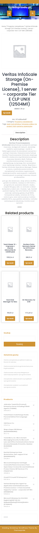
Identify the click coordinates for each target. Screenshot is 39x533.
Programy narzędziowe (15, 26)
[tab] (20, 133)
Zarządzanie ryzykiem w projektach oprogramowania (16, 386)
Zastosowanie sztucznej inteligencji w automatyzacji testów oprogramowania (17, 374)
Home (4, 26)
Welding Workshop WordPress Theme (18, 528)
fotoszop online (28, 124)
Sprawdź (6, 113)
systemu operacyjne (24, 126)
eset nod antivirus (14, 124)
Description (20, 132)
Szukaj (7, 333)
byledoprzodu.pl (19, 7)
